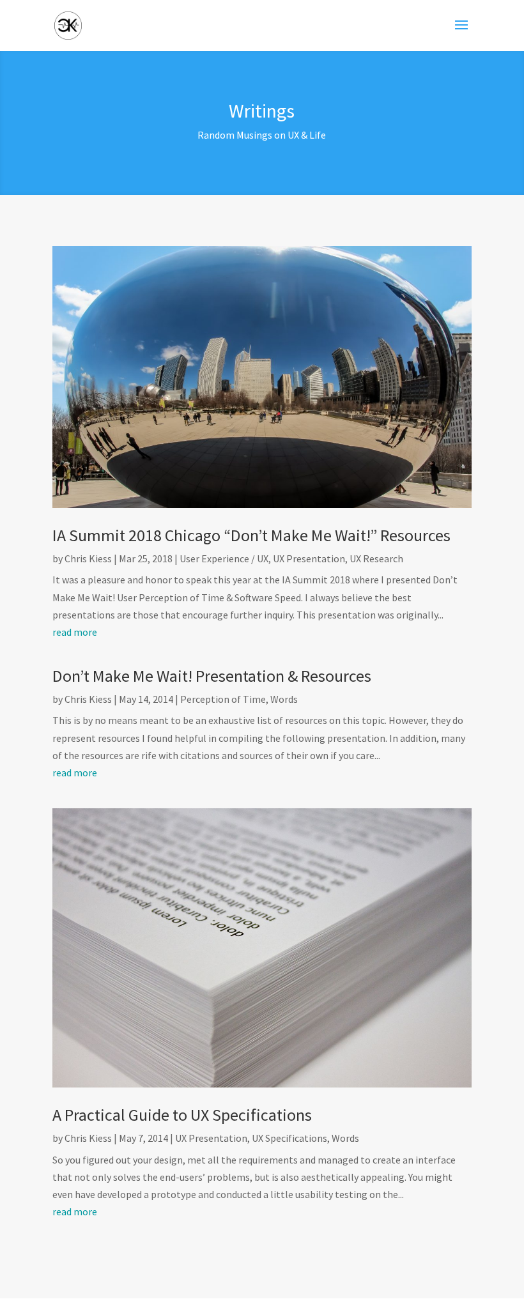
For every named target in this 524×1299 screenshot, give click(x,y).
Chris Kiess (88, 558)
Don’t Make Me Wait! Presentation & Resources (211, 675)
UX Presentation (309, 558)
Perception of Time (223, 699)
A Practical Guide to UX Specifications (182, 1114)
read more (74, 632)
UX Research (376, 558)
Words (284, 699)
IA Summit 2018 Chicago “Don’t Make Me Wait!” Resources (251, 535)
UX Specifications (289, 1138)
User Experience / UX (224, 558)
